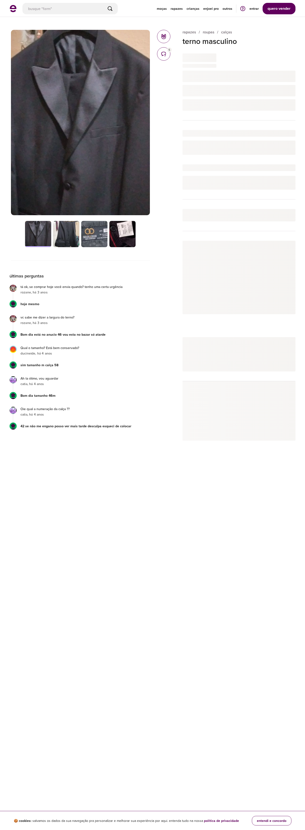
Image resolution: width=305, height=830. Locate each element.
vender (279, 8)
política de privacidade (221, 820)
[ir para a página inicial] (13, 10)
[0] (163, 36)
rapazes (189, 32)
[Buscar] (110, 8)
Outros (227, 8)
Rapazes (177, 8)
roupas (208, 32)
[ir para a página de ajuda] (243, 8)
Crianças (193, 8)
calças (226, 32)
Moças (162, 8)
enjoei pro (211, 8)
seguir (285, 249)
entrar (254, 8)
